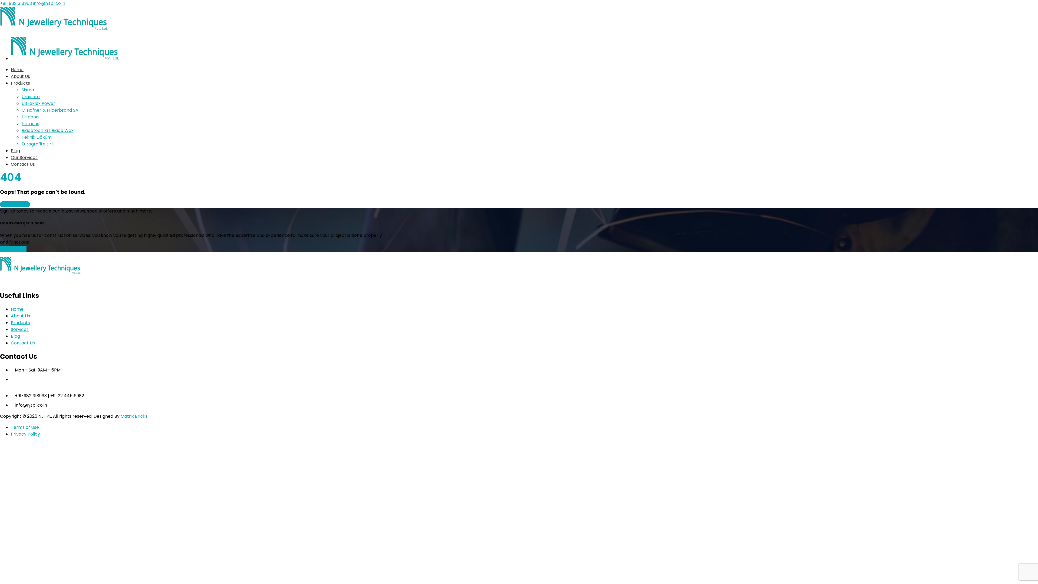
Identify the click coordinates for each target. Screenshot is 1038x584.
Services (20, 329)
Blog (15, 336)
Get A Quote (13, 249)
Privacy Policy (25, 434)
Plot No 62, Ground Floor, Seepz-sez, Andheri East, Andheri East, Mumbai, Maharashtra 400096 (135, 386)
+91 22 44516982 (67, 396)
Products (20, 323)
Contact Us (23, 343)
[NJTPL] (54, 29)
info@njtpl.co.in (49, 3)
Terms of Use (25, 427)
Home (17, 309)
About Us (20, 316)
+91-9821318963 (16, 3)
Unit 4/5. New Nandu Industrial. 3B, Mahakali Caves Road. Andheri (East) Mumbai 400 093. (129, 379)
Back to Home (15, 204)
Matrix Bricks (134, 416)
